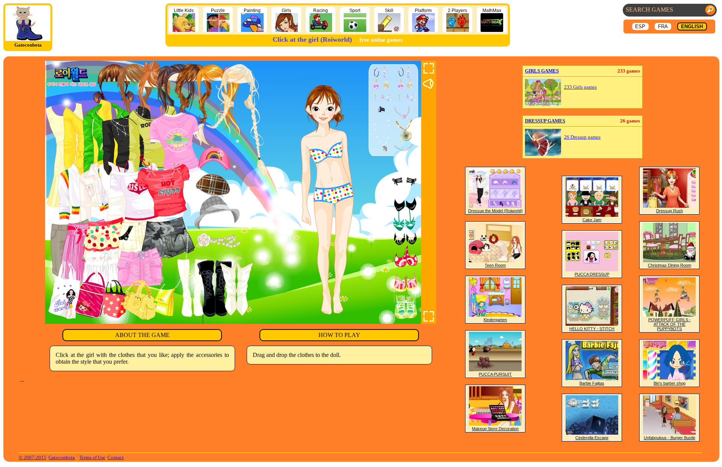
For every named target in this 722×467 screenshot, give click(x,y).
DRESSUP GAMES (545, 121)
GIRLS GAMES (542, 71)
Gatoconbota (62, 457)
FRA (663, 26)
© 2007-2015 (32, 457)
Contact (116, 457)
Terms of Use (92, 457)
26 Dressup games (582, 137)
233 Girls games (580, 87)
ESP (640, 26)
